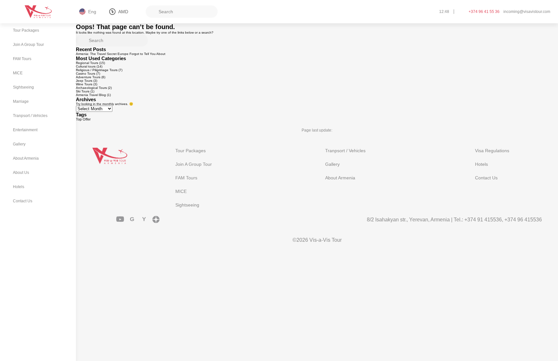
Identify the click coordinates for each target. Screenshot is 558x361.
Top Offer (83, 119)
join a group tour (193, 164)
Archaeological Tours (91, 88)
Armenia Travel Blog (91, 95)
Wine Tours (84, 84)
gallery (332, 164)
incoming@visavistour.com (526, 11)
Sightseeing (187, 204)
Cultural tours (86, 66)
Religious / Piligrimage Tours (97, 70)
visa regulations (492, 150)
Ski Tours (82, 91)
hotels (481, 164)
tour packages (190, 150)
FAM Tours (186, 177)
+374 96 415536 (523, 219)
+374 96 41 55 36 (484, 11)
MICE (181, 191)
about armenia (340, 177)
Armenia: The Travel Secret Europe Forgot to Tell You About (120, 54)
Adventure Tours (88, 77)
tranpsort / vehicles (345, 150)
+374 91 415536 (483, 219)
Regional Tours (87, 63)
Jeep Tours (84, 80)
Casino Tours (85, 73)
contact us (486, 177)
